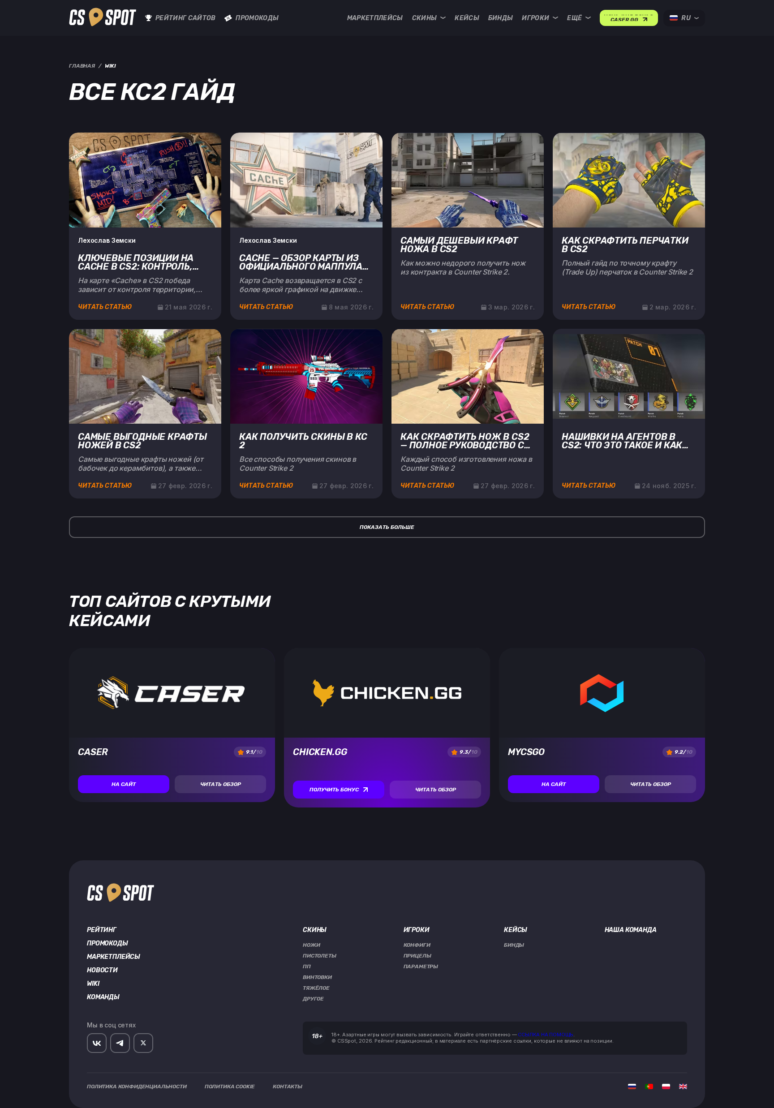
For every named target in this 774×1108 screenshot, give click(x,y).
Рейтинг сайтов (185, 18)
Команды (103, 997)
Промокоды (257, 18)
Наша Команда (631, 930)
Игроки (535, 18)
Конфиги (417, 945)
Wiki (93, 984)
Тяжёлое (316, 988)
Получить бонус (334, 789)
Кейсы (467, 18)
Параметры (421, 966)
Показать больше (387, 527)
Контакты (287, 1086)
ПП (307, 966)
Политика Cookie (230, 1086)
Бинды (500, 18)
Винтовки (317, 977)
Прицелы (417, 955)
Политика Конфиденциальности (137, 1086)
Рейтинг (101, 930)
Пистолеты (319, 955)
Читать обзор (220, 784)
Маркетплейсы (375, 18)
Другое (313, 998)
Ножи (311, 945)
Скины (424, 18)
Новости (102, 970)
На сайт (124, 784)
